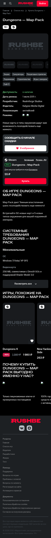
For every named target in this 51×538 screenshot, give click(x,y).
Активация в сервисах (12, 490)
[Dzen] (29, 428)
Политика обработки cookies (15, 504)
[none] (10, 3)
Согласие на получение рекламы (17, 512)
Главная (6, 10)
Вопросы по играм (11, 475)
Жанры (6, 458)
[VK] (21, 428)
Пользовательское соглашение (16, 500)
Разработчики (9, 454)
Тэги (5, 461)
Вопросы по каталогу (12, 483)
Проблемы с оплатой (12, 479)
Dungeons (33, 169)
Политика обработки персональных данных (21, 508)
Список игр (19, 10)
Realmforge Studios (32, 101)
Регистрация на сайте (12, 487)
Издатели (7, 450)
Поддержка (8, 471)
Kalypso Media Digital (33, 106)
